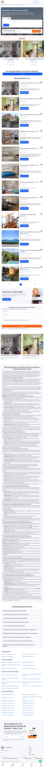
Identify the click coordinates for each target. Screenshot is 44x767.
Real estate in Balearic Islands (29, 668)
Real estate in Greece (27, 707)
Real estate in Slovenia (7, 715)
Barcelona (13, 62)
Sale (4, 18)
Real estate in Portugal (7, 703)
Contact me (32, 736)
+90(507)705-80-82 (27, 758)
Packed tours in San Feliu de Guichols (10, 688)
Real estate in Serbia (27, 712)
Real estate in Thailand (7, 707)
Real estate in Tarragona (7, 656)
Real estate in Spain (6, 697)
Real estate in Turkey (27, 700)
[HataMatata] (2, 747)
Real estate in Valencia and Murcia (9, 662)
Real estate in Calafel (27, 656)
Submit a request (22, 326)
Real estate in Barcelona (7, 654)
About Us (30, 750)
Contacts (30, 748)
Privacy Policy (31, 754)
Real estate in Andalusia (27, 662)
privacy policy (20, 328)
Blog (29, 746)
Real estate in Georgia (7, 712)
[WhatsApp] (40, 761)
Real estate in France (6, 710)
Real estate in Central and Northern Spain (11, 664)
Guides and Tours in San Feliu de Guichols (31, 685)
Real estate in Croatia (27, 703)
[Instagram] (2, 753)
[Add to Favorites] (20, 42)
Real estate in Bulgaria (7, 694)
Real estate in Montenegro (28, 694)
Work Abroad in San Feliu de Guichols (10, 685)
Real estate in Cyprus (7, 705)
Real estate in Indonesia (7, 700)
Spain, (9, 62)
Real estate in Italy (26, 705)
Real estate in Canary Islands (8, 668)
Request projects (36, 31)
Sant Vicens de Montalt (28, 235)
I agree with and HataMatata (14, 328)
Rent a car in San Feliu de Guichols (9, 675)
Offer (30, 752)
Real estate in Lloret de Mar (28, 654)
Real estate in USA (26, 710)
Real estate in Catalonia (27, 665)
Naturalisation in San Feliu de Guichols (31, 678)
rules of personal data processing (12, 328)
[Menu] (42, 2)
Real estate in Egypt (27, 715)
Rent (9, 18)
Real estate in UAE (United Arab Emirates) (31, 696)
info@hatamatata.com (39, 758)
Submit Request (36, 1)
